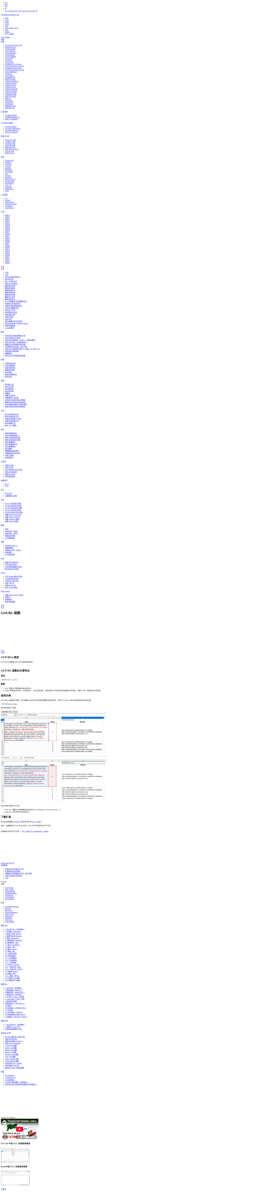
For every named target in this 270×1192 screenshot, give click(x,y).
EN (6, 6)
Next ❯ (11, 863)
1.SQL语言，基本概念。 (14, 988)
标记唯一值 (9, 384)
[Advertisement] (16, 633)
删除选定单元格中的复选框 (15, 402)
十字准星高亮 (10, 554)
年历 (6, 529)
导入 (2, 490)
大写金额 (4, 112)
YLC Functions (34, 831)
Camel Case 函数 (11, 1046)
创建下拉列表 (10, 395)
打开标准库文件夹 (12, 579)
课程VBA (4, 925)
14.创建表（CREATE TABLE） (16, 1017)
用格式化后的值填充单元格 (15, 344)
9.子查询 (8, 1006)
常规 (2, 41)
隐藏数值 (8, 353)
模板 (2, 525)
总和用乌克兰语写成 (12, 871)
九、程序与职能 (11, 954)
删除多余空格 (10, 295)
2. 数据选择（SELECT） (14, 990)
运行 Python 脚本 (11, 587)
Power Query (5, 591)
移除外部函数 (10, 602)
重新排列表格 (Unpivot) (13, 1041)
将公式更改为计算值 (12, 338)
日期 (2, 359)
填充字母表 (9, 317)
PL (31, 11)
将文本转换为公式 (12, 416)
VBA (7, 22)
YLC (7, 486)
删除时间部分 (10, 370)
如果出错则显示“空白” (13, 419)
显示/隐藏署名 (10, 446)
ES (6, 11)
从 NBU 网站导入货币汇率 (15, 1037)
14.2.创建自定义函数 (12, 980)
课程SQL (4, 984)
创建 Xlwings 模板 (11, 521)
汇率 (2, 211)
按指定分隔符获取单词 (13, 306)
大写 (6, 272)
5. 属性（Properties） (12, 938)
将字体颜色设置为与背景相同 (16, 404)
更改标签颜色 (10, 476)
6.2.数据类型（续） (12, 943)
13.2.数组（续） (11, 973)
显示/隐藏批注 (10, 442)
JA (8, 11)
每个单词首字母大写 (12, 277)
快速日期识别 (10, 368)
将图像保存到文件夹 (12, 453)
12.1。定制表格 (10, 962)
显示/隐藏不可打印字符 (13, 321)
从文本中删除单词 (12, 308)
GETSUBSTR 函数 (12, 1061)
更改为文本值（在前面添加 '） (16, 342)
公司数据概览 (10, 538)
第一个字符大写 (11, 281)
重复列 (7, 597)
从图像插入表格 (11, 496)
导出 (2, 500)
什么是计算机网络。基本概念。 (17, 1082)
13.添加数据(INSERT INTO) (15, 1014)
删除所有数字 (10, 288)
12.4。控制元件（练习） (14, 969)
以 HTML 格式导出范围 (13, 512)
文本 (2, 269)
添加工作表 (9, 465)
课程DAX (4, 1021)
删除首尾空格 (10, 292)
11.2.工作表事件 (11, 960)
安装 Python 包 (10, 585)
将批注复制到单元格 (12, 438)
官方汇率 (8, 493)
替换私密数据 (10, 326)
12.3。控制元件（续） (13, 967)
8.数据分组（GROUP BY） (15, 1003)
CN (18, 11)
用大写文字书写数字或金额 (15, 355)
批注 (2, 429)
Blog (6, 30)
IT (26, 11)
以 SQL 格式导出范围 (13, 510)
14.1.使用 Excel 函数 (12, 978)
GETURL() (17, 822)
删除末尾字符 (10, 299)
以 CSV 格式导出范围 (13, 503)
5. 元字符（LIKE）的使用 (14, 997)
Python (3, 573)
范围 (2, 380)
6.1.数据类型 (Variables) (13, 940)
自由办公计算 (6, 1033)
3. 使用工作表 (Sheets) (13, 934)
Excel (7, 20)
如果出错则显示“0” (12, 421)
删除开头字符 (10, 297)
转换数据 (8, 599)
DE (11, 11)
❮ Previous (4, 863)
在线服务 (4, 865)
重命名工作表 (10, 474)
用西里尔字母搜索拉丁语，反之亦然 (18, 873)
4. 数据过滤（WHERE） (14, 995)
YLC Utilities (9, 34)
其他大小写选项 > (11, 284)
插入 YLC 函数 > (11, 425)
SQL (6, 26)
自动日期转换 (10, 365)
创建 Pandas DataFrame (13, 515)
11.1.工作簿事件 (11, 958)
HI (13, 11)
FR (24, 11)
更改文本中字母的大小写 (14, 869)
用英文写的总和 (11, 1039)
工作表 (3, 461)
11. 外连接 (9, 1010)
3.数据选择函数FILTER (13, 1029)
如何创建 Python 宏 (12, 1065)
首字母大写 (9, 279)
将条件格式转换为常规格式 (15, 406)
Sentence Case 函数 (12, 1054)
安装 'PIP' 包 (9, 583)
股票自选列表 (10, 536)
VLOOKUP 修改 (7, 123)
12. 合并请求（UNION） (14, 1012)
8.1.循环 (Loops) (11, 949)
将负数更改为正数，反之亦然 (16, 347)
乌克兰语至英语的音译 (13, 876)
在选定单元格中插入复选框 (15, 400)
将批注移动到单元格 (12, 440)
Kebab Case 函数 (11, 1050)
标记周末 (8, 372)
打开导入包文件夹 (12, 581)
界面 (2, 542)
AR (16, 11)
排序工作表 (9, 467)
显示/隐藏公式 (10, 423)
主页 (6, 18)
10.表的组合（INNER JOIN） (16, 1008)
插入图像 (8, 449)
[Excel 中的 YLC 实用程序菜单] (15, 1185)
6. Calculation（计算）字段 (14, 999)
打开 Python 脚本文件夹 (13, 576)
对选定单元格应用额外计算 (15, 336)
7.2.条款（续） (10, 947)
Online (7, 32)
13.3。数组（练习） (12, 976)
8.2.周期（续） (10, 951)
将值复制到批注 (11, 433)
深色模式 (8, 552)
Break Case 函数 (11, 1052)
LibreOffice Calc (6, 712)
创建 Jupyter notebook (12, 517)
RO (33, 11)
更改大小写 (5, 136)
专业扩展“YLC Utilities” (13, 1063)
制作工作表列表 (11, 472)
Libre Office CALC (11, 28)
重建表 (7, 393)
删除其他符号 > (11, 290)
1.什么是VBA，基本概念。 (15, 929)
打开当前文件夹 (11, 564)
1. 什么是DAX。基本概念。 (15, 1024)
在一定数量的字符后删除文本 (16, 301)
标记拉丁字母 (10, 310)
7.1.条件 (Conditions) (12, 945)
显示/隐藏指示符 (11, 444)
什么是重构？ (10, 1080)
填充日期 (8, 377)
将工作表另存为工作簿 (13, 470)
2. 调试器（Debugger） (13, 931)
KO (28, 11)
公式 (2, 410)
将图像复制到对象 (12, 451)
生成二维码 (9, 455)
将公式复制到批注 (12, 435)
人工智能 (4, 195)
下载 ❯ (3, 1189)
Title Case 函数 (10, 1057)
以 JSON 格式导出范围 (13, 508)
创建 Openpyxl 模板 (12, 519)
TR (36, 11)
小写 (6, 275)
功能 (2, 39)
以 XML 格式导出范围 (13, 506)
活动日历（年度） (12, 531)
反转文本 (8, 319)
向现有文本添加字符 (12, 303)
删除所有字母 (10, 286)
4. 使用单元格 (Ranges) (13, 936)
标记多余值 (9, 391)
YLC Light (25, 831)
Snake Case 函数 (11, 1048)
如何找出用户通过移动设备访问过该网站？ (21, 1084)
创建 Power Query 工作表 (14, 595)
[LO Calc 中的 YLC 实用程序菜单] (15, 1162)
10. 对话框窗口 (10, 956)
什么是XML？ (10, 1075)
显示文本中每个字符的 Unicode (16, 323)
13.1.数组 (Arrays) (11, 971)
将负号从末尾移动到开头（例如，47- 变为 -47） (23, 349)
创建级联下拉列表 (12, 398)
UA (6, 2)
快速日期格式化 (11, 374)
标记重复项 (9, 389)
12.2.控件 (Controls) (12, 965)
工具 (2, 266)
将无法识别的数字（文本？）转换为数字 (20, 340)
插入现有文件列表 (12, 569)
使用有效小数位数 (12, 351)
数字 (2, 332)
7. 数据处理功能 (11, 1001)
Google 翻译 (9, 328)
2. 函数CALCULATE (12, 1027)
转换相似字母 (10, 314)
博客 (2, 1072)
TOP (2, 605)
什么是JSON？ (10, 1078)
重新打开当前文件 (12, 562)
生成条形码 (9, 457)
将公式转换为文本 (12, 414)
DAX (7, 24)
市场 (2, 157)
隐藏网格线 (9, 548)
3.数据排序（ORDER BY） (15, 992)
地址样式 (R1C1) (11, 546)
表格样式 (4, 480)
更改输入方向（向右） (13, 550)
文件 (2, 558)
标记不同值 (9, 387)
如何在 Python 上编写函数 (14, 1068)
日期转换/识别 (10, 363)
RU (6, 4)
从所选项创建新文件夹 (13, 567)
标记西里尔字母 (11, 312)
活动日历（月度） (12, 533)
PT (21, 11)
